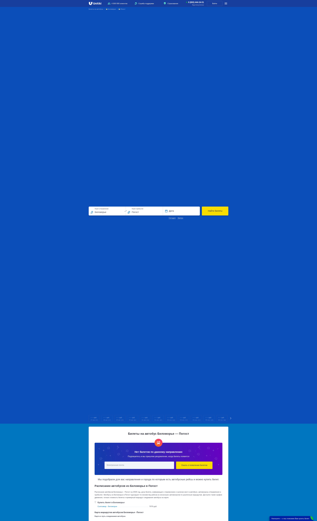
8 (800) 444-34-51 (196, 2)
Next (230, 418)
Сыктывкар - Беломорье (107, 506)
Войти (214, 3)
